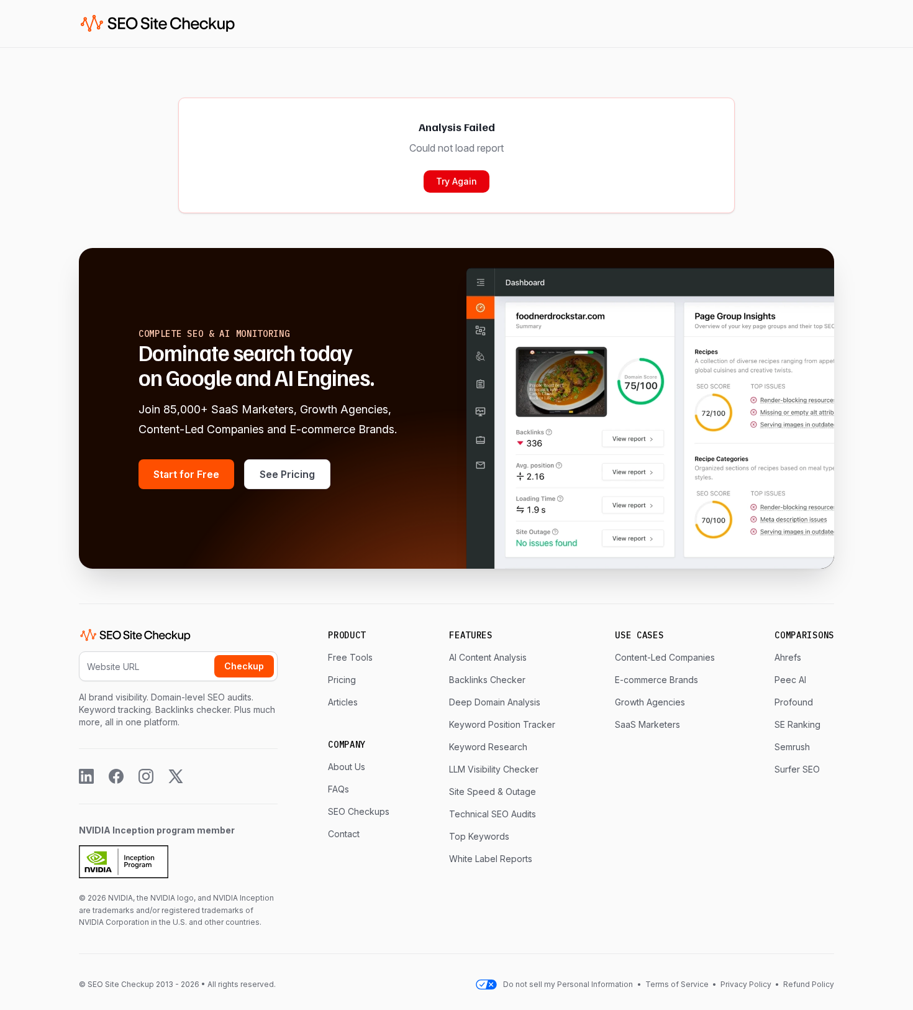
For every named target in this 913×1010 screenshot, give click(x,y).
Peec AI (790, 679)
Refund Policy (807, 984)
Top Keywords (479, 836)
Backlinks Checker (487, 679)
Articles (343, 702)
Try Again (456, 181)
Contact (344, 834)
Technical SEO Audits (492, 814)
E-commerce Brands (656, 679)
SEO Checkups (358, 811)
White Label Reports (490, 858)
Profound (793, 702)
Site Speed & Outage (492, 791)
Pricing (342, 679)
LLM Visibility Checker (493, 769)
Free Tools (350, 657)
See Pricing (287, 474)
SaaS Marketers (647, 724)
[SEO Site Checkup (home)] (158, 23)
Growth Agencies (650, 702)
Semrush (792, 746)
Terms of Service (678, 984)
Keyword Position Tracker (502, 724)
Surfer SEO (797, 769)
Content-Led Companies (665, 657)
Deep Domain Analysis (494, 702)
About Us (346, 766)
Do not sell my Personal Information (568, 984)
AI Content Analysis (488, 657)
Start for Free (186, 474)
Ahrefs (787, 657)
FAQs (338, 789)
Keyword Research (488, 746)
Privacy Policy (746, 984)
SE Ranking (797, 724)
